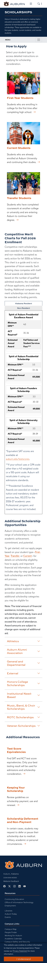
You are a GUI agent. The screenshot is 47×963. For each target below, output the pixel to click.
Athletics (13, 641)
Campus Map (10, 929)
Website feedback (11, 881)
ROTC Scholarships (20, 717)
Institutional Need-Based (19, 695)
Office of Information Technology (19, 902)
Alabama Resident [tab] (23, 303)
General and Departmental (16, 663)
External (12, 673)
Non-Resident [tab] (23, 308)
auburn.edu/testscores (17, 459)
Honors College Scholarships (17, 683)
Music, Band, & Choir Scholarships (21, 707)
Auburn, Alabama (11, 873)
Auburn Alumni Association (17, 651)
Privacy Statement (20, 951)
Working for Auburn (13, 935)
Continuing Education (14, 899)
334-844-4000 (10, 877)
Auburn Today (11, 914)
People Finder (11, 932)
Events (8, 917)
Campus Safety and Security (17, 941)
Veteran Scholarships (21, 726)
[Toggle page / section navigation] (38, 39)
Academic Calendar (13, 938)
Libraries (8, 910)
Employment (10, 905)
